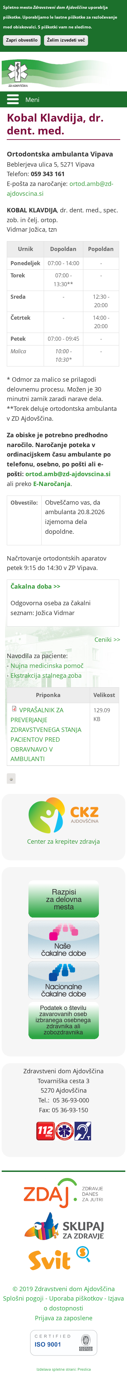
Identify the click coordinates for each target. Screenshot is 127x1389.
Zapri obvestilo (22, 40)
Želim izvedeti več (66, 40)
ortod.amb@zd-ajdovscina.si (68, 474)
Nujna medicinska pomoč (47, 665)
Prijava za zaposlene (63, 1318)
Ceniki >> (107, 639)
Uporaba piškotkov (76, 1298)
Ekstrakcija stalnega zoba (46, 675)
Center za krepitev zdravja (63, 841)
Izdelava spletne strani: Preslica (64, 1369)
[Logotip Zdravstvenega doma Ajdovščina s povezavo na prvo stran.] (61, 86)
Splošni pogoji (23, 1298)
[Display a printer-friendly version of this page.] (11, 778)
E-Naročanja (51, 484)
